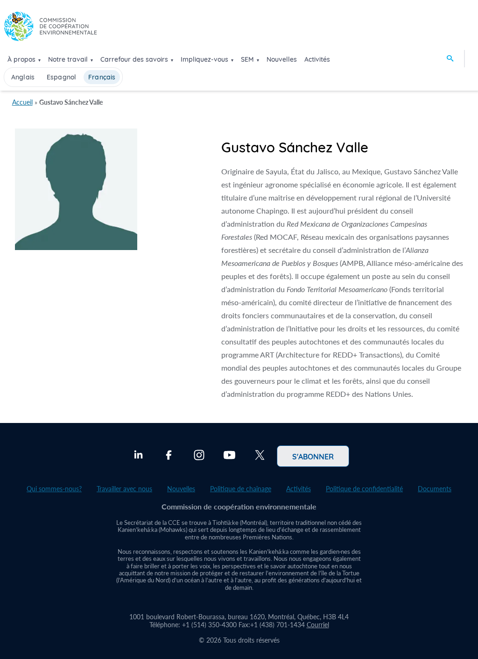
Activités (317, 59)
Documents (434, 488)
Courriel (318, 624)
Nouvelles (282, 59)
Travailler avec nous (124, 488)
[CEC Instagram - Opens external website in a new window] (199, 456)
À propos (21, 59)
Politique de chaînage (240, 488)
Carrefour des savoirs (134, 59)
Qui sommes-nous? (54, 488)
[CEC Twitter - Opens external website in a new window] (259, 456)
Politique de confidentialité (364, 488)
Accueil (22, 102)
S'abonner (313, 456)
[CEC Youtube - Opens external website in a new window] (229, 456)
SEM (247, 59)
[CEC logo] (50, 28)
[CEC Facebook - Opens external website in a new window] (168, 456)
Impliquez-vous (204, 59)
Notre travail (68, 59)
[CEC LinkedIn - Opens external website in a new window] (138, 456)
